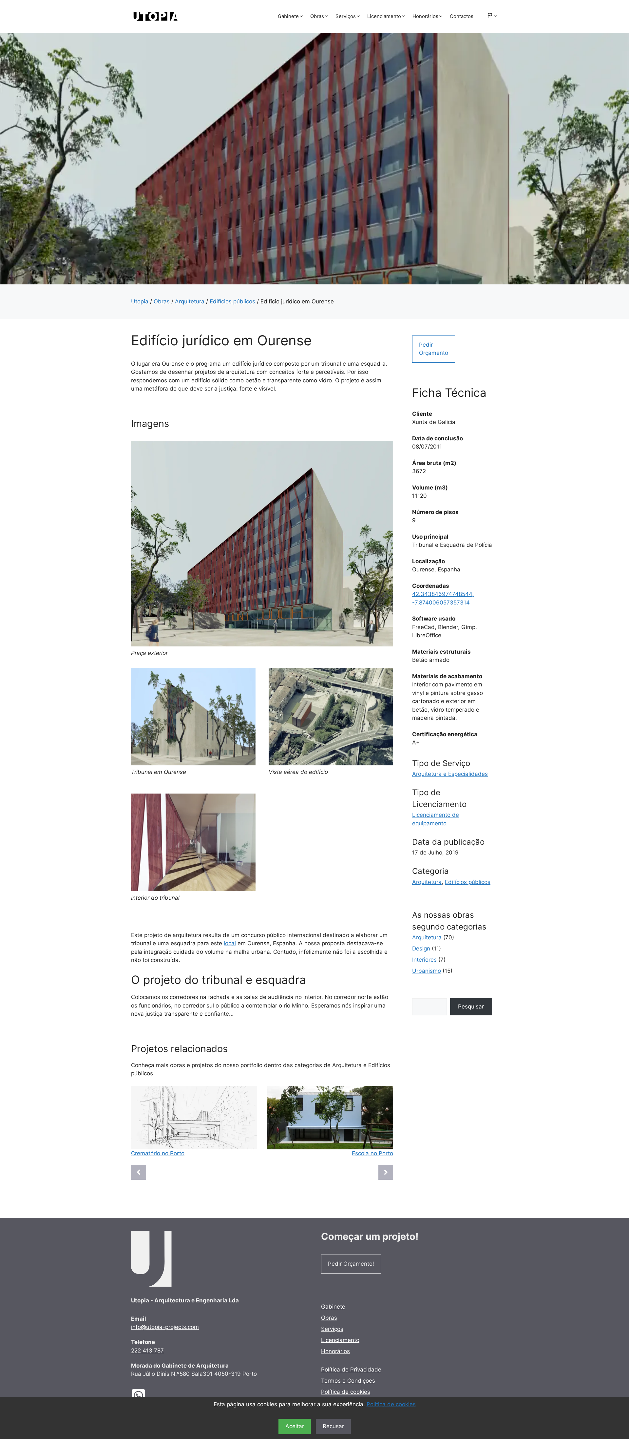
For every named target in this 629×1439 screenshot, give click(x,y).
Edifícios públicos (232, 301)
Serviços (345, 16)
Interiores (424, 959)
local (230, 943)
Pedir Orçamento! (351, 1263)
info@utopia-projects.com (165, 1327)
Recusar (333, 1426)
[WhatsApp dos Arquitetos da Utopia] (143, 1395)
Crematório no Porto (157, 1153)
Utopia (139, 301)
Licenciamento (384, 16)
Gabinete (288, 16)
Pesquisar (471, 1006)
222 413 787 (147, 1350)
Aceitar (294, 1426)
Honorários (425, 16)
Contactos (461, 16)
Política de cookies (391, 1404)
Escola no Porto (372, 1153)
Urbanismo (426, 971)
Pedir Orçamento (433, 348)
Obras (317, 16)
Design (421, 948)
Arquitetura (189, 301)
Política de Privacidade (351, 1369)
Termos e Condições (348, 1380)
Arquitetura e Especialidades (450, 774)
